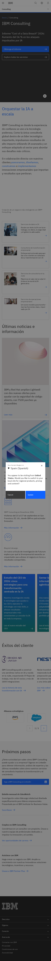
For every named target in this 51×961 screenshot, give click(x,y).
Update (30, 495)
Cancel (10, 495)
